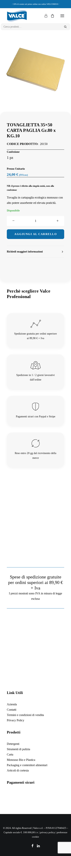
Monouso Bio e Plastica (21, 759)
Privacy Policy (15, 720)
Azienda (12, 704)
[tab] (35, 252)
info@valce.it (38, 684)
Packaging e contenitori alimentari (27, 765)
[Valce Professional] (17, 15)
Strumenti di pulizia (18, 749)
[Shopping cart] (50, 15)
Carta (10, 754)
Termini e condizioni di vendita (25, 715)
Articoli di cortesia (18, 770)
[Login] (44, 15)
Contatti (11, 709)
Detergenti (13, 743)
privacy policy (47, 832)
